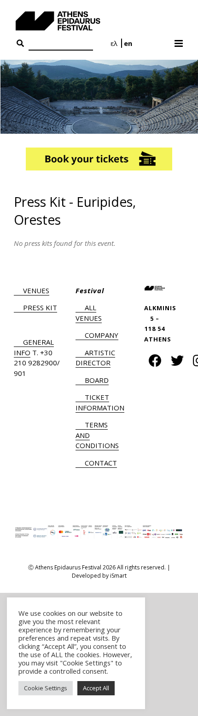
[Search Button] (20, 43)
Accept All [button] (96, 688)
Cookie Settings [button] (45, 688)
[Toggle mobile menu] (179, 40)
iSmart (118, 576)
